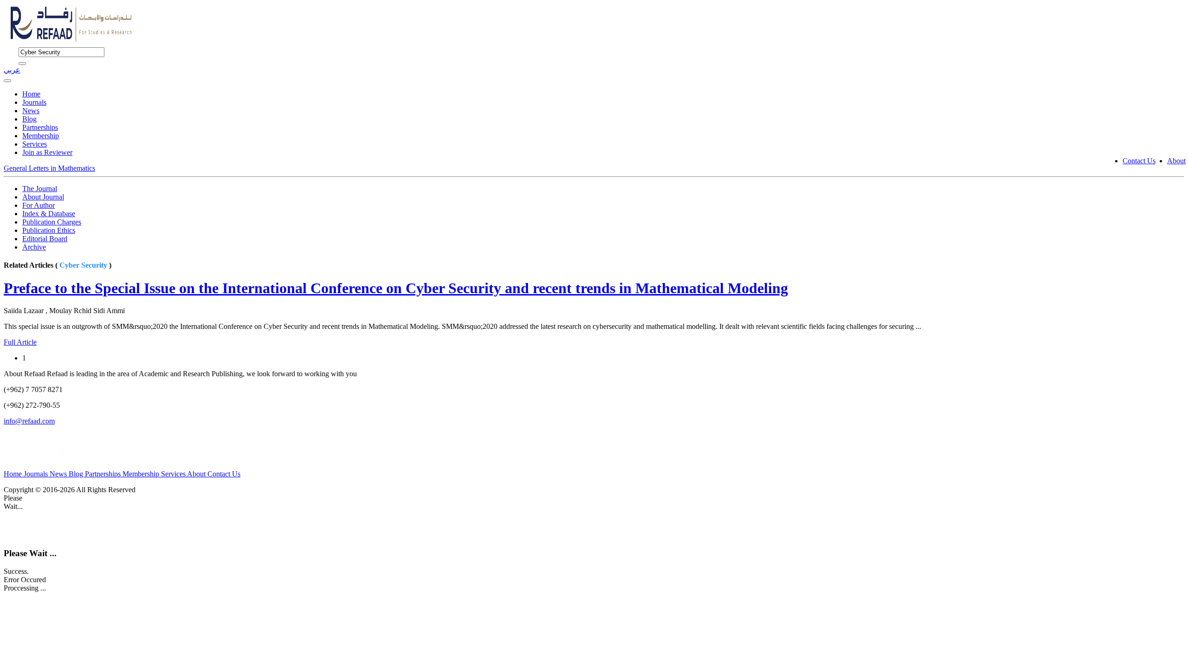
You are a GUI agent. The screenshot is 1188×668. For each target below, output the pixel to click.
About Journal (43, 197)
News (30, 111)
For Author (38, 205)
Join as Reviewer (47, 152)
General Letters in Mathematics (49, 168)
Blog (29, 119)
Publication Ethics (48, 230)
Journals (34, 102)
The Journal (39, 189)
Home (31, 94)
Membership (40, 136)
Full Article (20, 342)
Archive (34, 247)
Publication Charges (51, 222)
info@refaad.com (29, 421)
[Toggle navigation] (7, 80)
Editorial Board (44, 239)
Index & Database (48, 214)
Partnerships (40, 127)
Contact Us (1139, 161)
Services (34, 144)
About (1176, 161)
